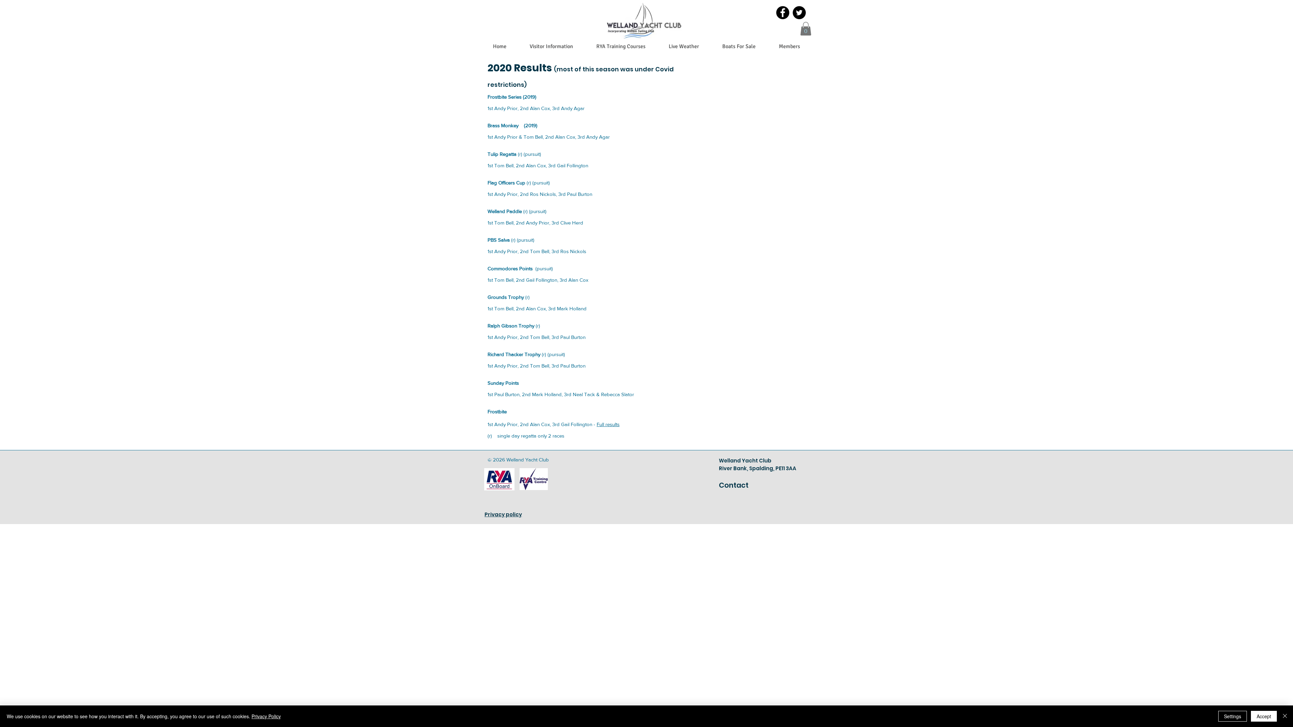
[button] (805, 29)
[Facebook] (782, 12)
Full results (608, 424)
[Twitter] (799, 12)
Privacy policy (503, 514)
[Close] (1285, 716)
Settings (1232, 716)
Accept (1264, 716)
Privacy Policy (266, 716)
